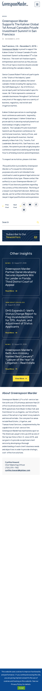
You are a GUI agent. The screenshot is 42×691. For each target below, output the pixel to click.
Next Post (15, 206)
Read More (9, 291)
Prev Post (7, 206)
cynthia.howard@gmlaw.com (17, 470)
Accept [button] (21, 688)
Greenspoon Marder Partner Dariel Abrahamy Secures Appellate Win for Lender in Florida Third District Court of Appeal (20, 276)
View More (19, 378)
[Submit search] (38, 222)
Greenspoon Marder (10, 49)
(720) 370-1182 (12, 467)
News (4, 16)
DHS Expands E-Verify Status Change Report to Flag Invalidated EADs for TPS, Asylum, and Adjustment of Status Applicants (20, 318)
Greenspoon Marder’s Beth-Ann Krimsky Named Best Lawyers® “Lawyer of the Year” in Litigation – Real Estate (20, 356)
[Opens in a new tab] (24, 204)
